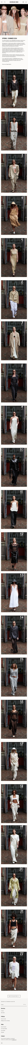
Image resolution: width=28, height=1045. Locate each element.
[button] (5, 2)
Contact (2, 1010)
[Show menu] (2, 2)
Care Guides (3, 1030)
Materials (2, 1032)
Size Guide (2, 1012)
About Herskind (3, 1026)
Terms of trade (3, 1018)
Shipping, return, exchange (5, 1020)
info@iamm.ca (14, 1039)
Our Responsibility (4, 1028)
